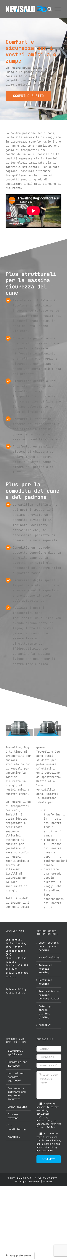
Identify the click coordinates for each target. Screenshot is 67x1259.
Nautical (14, 1136)
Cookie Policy (15, 993)
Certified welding (45, 981)
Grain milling (17, 1106)
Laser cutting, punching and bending (49, 946)
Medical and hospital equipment (16, 1077)
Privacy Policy (16, 989)
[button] (8, 728)
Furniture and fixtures (17, 1063)
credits (47, 1181)
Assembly (45, 1024)
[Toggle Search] (49, 8)
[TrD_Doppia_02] (47, 728)
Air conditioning (17, 1127)
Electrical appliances (15, 1052)
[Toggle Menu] (58, 9)
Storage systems (13, 1116)
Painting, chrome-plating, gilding (45, 1012)
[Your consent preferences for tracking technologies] (18, 1255)
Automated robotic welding (45, 969)
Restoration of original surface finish (49, 995)
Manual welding (49, 957)
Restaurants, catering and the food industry (17, 1094)
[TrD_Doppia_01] (19, 728)
